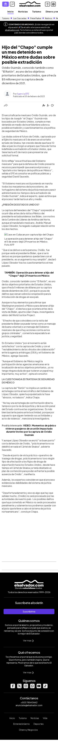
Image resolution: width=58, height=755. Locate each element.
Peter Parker (35, 18)
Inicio (10, 11)
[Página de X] (19, 687)
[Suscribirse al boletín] (5, 4)
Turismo (36, 11)
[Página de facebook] (12, 687)
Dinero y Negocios (28, 729)
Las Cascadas (19, 18)
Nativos (48, 18)
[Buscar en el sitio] (12, 4)
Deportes (39, 723)
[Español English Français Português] (53, 4)
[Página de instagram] (25, 687)
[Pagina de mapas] (47, 4)
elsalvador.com (12, 30)
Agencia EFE (23, 93)
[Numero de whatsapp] (32, 687)
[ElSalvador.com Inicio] (29, 3)
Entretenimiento (21, 723)
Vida (45, 718)
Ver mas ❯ (28, 640)
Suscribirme (29, 611)
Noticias (23, 11)
